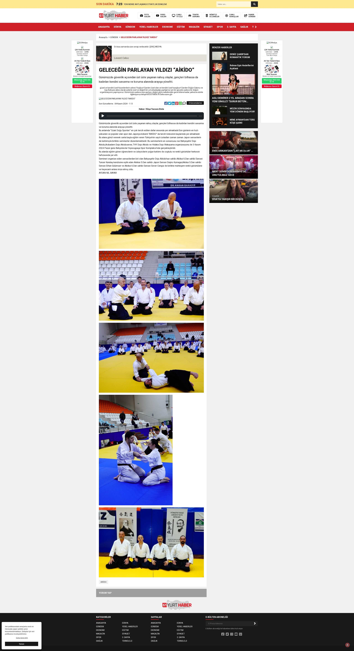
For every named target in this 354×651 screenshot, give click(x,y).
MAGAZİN (194, 27)
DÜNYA (117, 27)
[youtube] (236, 634)
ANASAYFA (104, 27)
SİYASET (208, 27)
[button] (256, 27)
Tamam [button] (21, 644)
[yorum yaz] (184, 104)
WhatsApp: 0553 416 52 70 (272, 81)
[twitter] (170, 104)
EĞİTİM (181, 27)
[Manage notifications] (347, 645)
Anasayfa (103, 37)
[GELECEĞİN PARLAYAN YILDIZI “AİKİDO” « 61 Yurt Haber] (113, 15)
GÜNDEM (130, 27)
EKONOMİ (167, 27)
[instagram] (231, 634)
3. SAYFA (231, 27)
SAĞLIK (244, 27)
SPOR (220, 27)
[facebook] (166, 104)
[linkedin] (173, 104)
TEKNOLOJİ (127, 641)
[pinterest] (177, 104)
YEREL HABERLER (148, 27)
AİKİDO (103, 582)
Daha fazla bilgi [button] (22, 638)
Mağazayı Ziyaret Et (271, 86)
